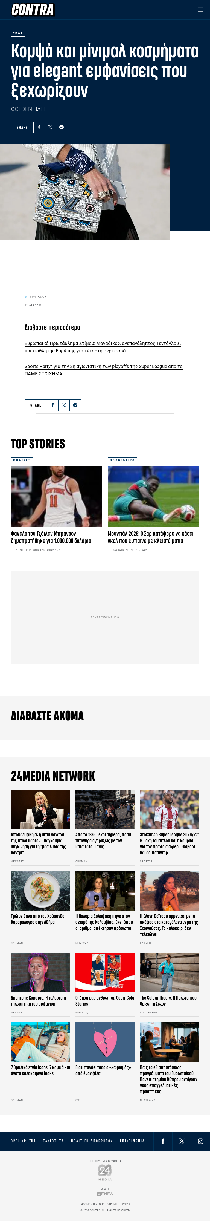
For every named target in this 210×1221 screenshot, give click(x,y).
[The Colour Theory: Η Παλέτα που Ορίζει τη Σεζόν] (169, 972)
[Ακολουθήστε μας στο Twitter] (182, 1141)
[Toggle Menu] (200, 9)
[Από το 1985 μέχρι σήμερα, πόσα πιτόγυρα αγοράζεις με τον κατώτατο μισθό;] (105, 809)
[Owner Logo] (105, 1172)
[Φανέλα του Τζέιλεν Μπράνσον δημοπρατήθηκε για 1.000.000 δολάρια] (56, 496)
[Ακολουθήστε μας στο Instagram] (200, 1141)
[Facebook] (39, 127)
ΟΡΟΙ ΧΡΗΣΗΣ (23, 1141)
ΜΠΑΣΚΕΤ (22, 460)
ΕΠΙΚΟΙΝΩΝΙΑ (132, 1141)
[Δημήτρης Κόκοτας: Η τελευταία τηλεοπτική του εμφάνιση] (40, 972)
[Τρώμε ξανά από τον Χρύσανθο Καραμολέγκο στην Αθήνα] (40, 891)
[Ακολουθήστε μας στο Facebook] (163, 1141)
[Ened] (105, 1194)
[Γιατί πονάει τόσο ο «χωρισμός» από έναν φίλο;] (105, 1042)
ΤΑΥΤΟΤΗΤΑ (53, 1141)
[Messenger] (61, 127)
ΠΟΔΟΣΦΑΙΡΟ (122, 460)
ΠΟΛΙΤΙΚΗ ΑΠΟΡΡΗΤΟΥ (92, 1141)
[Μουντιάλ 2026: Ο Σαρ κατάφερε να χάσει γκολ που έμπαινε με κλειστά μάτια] (153, 496)
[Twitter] (50, 127)
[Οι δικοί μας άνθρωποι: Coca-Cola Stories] (105, 972)
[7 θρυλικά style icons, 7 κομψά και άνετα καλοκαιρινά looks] (40, 1042)
